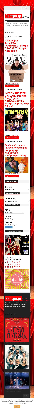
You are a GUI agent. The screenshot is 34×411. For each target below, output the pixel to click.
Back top (26, 396)
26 (17, 266)
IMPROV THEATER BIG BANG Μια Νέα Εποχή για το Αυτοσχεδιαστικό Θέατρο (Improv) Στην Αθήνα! (17, 99)
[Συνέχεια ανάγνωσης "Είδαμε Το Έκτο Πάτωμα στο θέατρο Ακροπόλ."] (17, 330)
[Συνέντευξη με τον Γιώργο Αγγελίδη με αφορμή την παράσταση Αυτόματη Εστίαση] (16, 165)
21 (5, 266)
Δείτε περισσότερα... (23, 23)
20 (19, 264)
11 (14, 262)
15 (8, 264)
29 (8, 267)
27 (19, 266)
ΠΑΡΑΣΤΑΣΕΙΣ (14, 83)
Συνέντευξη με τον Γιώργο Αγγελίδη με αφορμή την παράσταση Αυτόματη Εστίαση (16, 150)
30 (10, 267)
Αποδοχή (17, 406)
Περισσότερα (17, 409)
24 (12, 266)
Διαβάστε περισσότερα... (12, 85)
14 (5, 264)
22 (8, 266)
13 (19, 262)
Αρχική (15, 23)
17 (12, 264)
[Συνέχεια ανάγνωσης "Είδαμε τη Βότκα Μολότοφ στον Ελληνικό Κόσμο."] (17, 357)
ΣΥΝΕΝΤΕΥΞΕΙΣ (15, 174)
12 (17, 262)
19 (17, 264)
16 (10, 264)
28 (5, 267)
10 (12, 262)
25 (15, 266)
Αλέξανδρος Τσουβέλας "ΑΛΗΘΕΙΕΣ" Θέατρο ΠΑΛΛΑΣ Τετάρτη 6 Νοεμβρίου (16, 45)
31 (12, 267)
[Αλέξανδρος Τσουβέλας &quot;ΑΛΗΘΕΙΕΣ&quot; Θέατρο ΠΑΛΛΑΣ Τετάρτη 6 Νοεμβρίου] (16, 67)
